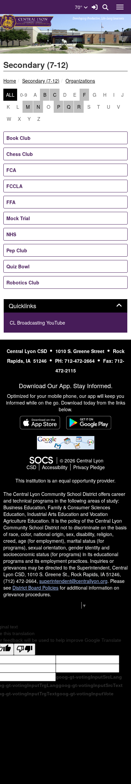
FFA (10, 202)
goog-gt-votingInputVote (85, 693)
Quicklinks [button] (30, 305)
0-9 (23, 94)
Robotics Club (22, 282)
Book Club (18, 138)
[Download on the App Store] (40, 422)
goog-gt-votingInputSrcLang (89, 677)
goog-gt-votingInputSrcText (90, 685)
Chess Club (19, 154)
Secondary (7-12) (40, 80)
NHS (11, 234)
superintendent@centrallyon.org (73, 581)
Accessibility (55, 467)
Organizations (80, 80)
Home (9, 80)
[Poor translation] (24, 649)
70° (79, 7)
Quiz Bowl (18, 266)
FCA (11, 170)
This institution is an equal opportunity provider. (65, 480)
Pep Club (16, 250)
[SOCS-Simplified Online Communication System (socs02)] (41, 460)
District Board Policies (35, 587)
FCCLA (14, 186)
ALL (10, 94)
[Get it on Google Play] (88, 422)
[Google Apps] (65, 442)
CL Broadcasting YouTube (37, 322)
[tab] (65, 306)
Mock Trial (18, 218)
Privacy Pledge (89, 467)
